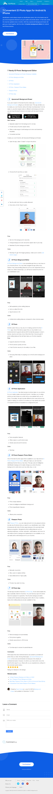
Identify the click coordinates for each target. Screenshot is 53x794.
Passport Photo (13, 90)
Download (39, 1)
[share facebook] (23, 784)
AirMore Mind (21, 4)
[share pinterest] (27, 784)
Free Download (10, 33)
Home (21, 1)
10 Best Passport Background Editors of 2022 (22, 677)
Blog (31, 1)
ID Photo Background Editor (16, 77)
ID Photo (11, 80)
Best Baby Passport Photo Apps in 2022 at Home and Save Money (27, 681)
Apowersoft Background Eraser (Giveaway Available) (22, 74)
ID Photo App (12, 94)
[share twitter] (18, 784)
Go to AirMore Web (32, 4)
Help (26, 1)
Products (46, 1)
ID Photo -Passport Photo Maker (17, 87)
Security (37, 780)
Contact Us (23, 780)
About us (18, 780)
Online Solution (45, 4)
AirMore (11, 4)
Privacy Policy (28, 780)
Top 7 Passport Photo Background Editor (21, 679)
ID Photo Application (14, 84)
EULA (34, 780)
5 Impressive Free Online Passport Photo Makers (22, 683)
